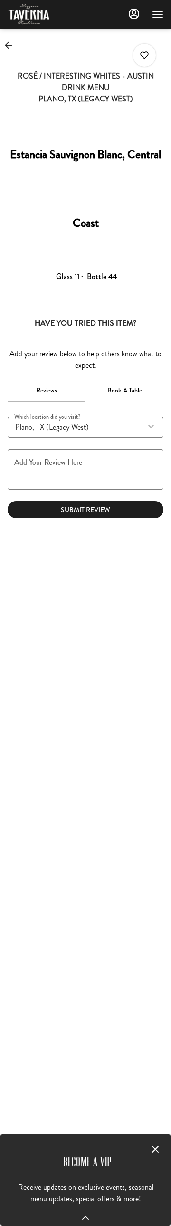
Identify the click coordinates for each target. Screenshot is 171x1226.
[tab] (47, 390)
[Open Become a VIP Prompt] (85, 1218)
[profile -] (134, 14)
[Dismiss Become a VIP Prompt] (155, 1149)
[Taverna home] (50, 14)
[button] (11, 45)
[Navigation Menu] (157, 14)
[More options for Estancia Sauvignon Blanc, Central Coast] (144, 55)
